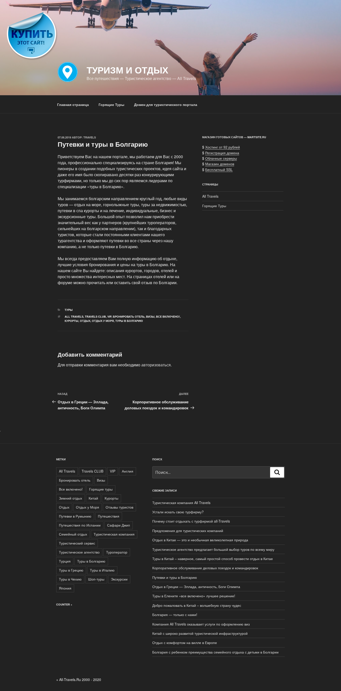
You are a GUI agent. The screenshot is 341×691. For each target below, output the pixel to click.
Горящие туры (101, 489)
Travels (89, 137)
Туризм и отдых (127, 69)
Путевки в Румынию (75, 516)
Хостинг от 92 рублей (222, 146)
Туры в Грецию (71, 570)
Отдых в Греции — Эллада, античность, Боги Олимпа (196, 586)
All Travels (74, 316)
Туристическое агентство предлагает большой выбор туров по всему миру (213, 549)
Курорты (71, 321)
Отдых (85, 321)
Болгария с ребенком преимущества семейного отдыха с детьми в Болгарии (215, 652)
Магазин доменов (219, 163)
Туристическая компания (114, 534)
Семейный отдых (73, 534)
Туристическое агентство (79, 552)
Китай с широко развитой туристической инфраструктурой (200, 633)
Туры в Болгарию (129, 321)
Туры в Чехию (70, 579)
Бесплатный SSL (219, 169)
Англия (127, 471)
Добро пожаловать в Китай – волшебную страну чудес (196, 605)
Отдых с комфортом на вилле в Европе (184, 642)
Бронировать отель (129, 316)
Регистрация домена (222, 152)
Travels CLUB (95, 316)
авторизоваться (156, 365)
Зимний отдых (70, 498)
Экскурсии (119, 579)
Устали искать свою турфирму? (178, 511)
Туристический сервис (77, 543)
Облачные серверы (221, 158)
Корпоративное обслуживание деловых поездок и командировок (205, 567)
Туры (69, 310)
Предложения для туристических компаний (187, 530)
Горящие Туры (111, 104)
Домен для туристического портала (165, 104)
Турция (65, 561)
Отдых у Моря (103, 321)
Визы (150, 316)
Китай (93, 498)
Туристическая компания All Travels (181, 502)
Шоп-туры (96, 579)
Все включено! (168, 316)
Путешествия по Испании (80, 525)
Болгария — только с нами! (174, 614)
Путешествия (108, 516)
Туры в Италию (102, 570)
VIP (109, 316)
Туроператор (116, 552)
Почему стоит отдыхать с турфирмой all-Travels (191, 521)
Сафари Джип (118, 525)
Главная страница (73, 104)
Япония (65, 588)
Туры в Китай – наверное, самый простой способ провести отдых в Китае (212, 558)
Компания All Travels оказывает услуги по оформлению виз (201, 624)
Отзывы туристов (119, 507)
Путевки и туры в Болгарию (174, 577)
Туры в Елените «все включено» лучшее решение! (193, 595)
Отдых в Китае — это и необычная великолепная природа (200, 539)
